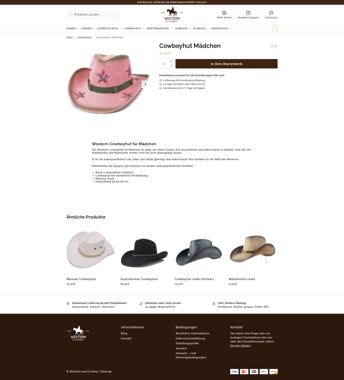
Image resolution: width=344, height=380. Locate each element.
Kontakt (126, 338)
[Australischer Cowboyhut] (144, 249)
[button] (271, 28)
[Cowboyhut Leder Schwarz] (199, 249)
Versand (181, 348)
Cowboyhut (84, 37)
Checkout (271, 17)
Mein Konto (224, 17)
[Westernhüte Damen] (272, 46)
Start (69, 37)
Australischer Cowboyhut (139, 279)
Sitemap (106, 371)
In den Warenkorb (226, 63)
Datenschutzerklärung (190, 338)
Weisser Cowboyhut (81, 279)
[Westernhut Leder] (253, 249)
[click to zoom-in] (108, 84)
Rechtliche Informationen (193, 333)
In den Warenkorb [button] (90, 291)
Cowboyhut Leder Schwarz (194, 279)
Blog (124, 333)
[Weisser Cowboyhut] (90, 249)
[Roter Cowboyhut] (276, 46)
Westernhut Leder (242, 279)
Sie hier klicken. (240, 345)
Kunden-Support (248, 17)
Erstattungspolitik (187, 343)
